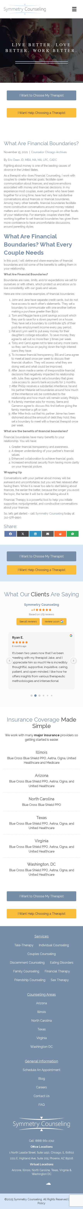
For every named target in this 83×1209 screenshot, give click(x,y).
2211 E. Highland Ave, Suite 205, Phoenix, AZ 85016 (41, 1158)
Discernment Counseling (27, 962)
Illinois (41, 1012)
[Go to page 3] (43, 695)
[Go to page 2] (39, 696)
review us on (52, 621)
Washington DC (41, 1047)
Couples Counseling (41, 954)
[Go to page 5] (51, 695)
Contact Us (42, 1096)
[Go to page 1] (35, 695)
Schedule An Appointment (41, 1070)
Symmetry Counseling (41, 605)
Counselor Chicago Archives (49, 152)
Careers (41, 1087)
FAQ (41, 1105)
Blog (41, 1078)
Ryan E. (17, 637)
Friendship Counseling (29, 980)
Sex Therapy (60, 980)
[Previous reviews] (9, 661)
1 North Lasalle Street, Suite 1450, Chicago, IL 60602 (41, 1152)
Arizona (41, 1003)
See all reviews (28, 621)
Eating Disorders (61, 962)
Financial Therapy (57, 971)
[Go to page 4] (47, 695)
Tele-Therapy (23, 945)
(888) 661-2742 (44, 1140)
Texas (41, 1029)
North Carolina (41, 1020)
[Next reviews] (73, 661)
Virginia (41, 1038)
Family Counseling (26, 971)
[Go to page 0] (31, 696)
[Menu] (74, 9)
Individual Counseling (54, 945)
